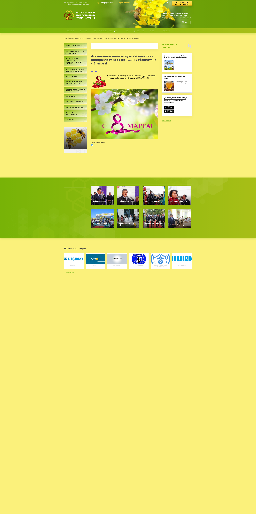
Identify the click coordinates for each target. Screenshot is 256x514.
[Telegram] (92, 145)
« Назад (94, 71)
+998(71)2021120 (106, 3)
